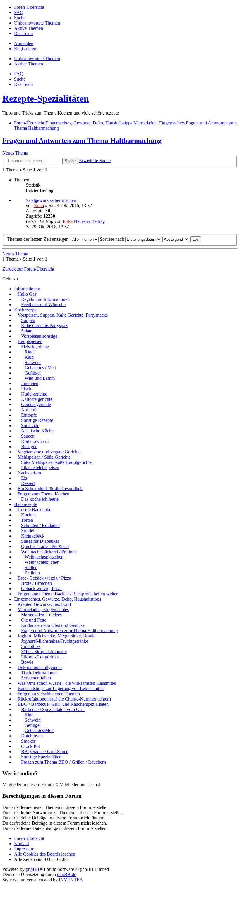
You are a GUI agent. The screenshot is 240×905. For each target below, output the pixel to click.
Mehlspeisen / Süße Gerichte (44, 457)
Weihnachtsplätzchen (44, 556)
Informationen (27, 288)
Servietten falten (36, 677)
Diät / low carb (35, 441)
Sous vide (30, 425)
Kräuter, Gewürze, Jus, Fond (44, 604)
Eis (24, 478)
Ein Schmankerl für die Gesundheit (50, 488)
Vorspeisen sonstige (39, 336)
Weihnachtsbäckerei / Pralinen (49, 551)
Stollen (31, 567)
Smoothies (30, 646)
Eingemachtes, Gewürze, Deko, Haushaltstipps (57, 599)
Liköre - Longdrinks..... (42, 656)
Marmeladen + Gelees (41, 614)
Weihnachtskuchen (42, 562)
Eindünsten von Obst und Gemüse (53, 625)
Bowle (27, 662)
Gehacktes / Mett (40, 367)
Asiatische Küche (37, 430)
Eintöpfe (29, 414)
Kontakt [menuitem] (21, 843)
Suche (70, 161)
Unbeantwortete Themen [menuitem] (37, 22)
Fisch (26, 388)
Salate (26, 330)
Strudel (27, 530)
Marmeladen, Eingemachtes (43, 609)
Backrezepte (25, 504)
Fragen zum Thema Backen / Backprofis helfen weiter (68, 593)
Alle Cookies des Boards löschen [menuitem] (44, 854)
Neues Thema (15, 152)
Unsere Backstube (34, 509)
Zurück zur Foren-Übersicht (28, 268)
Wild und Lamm (40, 378)
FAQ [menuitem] (18, 12)
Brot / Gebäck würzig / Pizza (44, 577)
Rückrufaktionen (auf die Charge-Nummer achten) (64, 698)
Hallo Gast (27, 294)
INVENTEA (71, 879)
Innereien (29, 383)
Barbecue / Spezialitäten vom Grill (53, 709)
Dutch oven (32, 735)
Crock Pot (30, 746)
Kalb (29, 357)
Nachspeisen (29, 472)
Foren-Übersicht (29, 838)
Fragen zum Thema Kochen (43, 493)
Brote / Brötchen (36, 583)
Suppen (28, 320)
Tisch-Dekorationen (39, 672)
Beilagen (29, 446)
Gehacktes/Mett (39, 730)
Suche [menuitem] (19, 17)
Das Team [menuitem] (23, 33)
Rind (29, 351)
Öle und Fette (33, 620)
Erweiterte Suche (95, 160)
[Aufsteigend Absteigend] (175, 239)
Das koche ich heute (40, 499)
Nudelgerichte (34, 393)
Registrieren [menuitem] (25, 48)
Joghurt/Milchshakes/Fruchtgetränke (54, 641)
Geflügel (33, 372)
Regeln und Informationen (45, 299)
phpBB (32, 869)
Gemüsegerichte (36, 404)
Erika (39, 205)
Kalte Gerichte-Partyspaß (44, 325)
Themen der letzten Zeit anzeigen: (39, 239)
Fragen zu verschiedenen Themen (49, 693)
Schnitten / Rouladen (40, 525)
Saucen (28, 436)
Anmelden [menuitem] (23, 43)
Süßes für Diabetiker (40, 541)
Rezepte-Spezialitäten (45, 98)
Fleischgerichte (35, 346)
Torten (27, 520)
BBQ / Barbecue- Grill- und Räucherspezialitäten (63, 704)
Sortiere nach (112, 239)
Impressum (24, 848)
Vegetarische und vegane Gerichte (49, 451)
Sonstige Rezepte (37, 420)
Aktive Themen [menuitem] (28, 28)
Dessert (28, 483)
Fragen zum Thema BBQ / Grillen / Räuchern (63, 762)
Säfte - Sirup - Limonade (44, 651)
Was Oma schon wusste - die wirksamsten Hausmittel (67, 683)
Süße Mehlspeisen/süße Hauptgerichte (56, 462)
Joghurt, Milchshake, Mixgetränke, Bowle (56, 635)
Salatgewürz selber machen (51, 200)
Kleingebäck (32, 535)
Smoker (28, 740)
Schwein (33, 362)
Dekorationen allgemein (40, 667)
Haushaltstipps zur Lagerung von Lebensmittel (61, 688)
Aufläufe (29, 409)
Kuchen (28, 514)
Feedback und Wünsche (43, 304)
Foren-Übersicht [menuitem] (29, 7)
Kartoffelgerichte (36, 399)
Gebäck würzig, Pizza (41, 588)
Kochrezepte (25, 309)
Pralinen (32, 572)
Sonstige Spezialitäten (41, 756)
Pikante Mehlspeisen (40, 467)
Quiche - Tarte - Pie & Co (45, 546)
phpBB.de (66, 874)
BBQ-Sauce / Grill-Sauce (44, 751)
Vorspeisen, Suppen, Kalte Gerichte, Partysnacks (63, 315)
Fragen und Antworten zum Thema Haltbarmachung (82, 140)
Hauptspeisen (30, 341)
